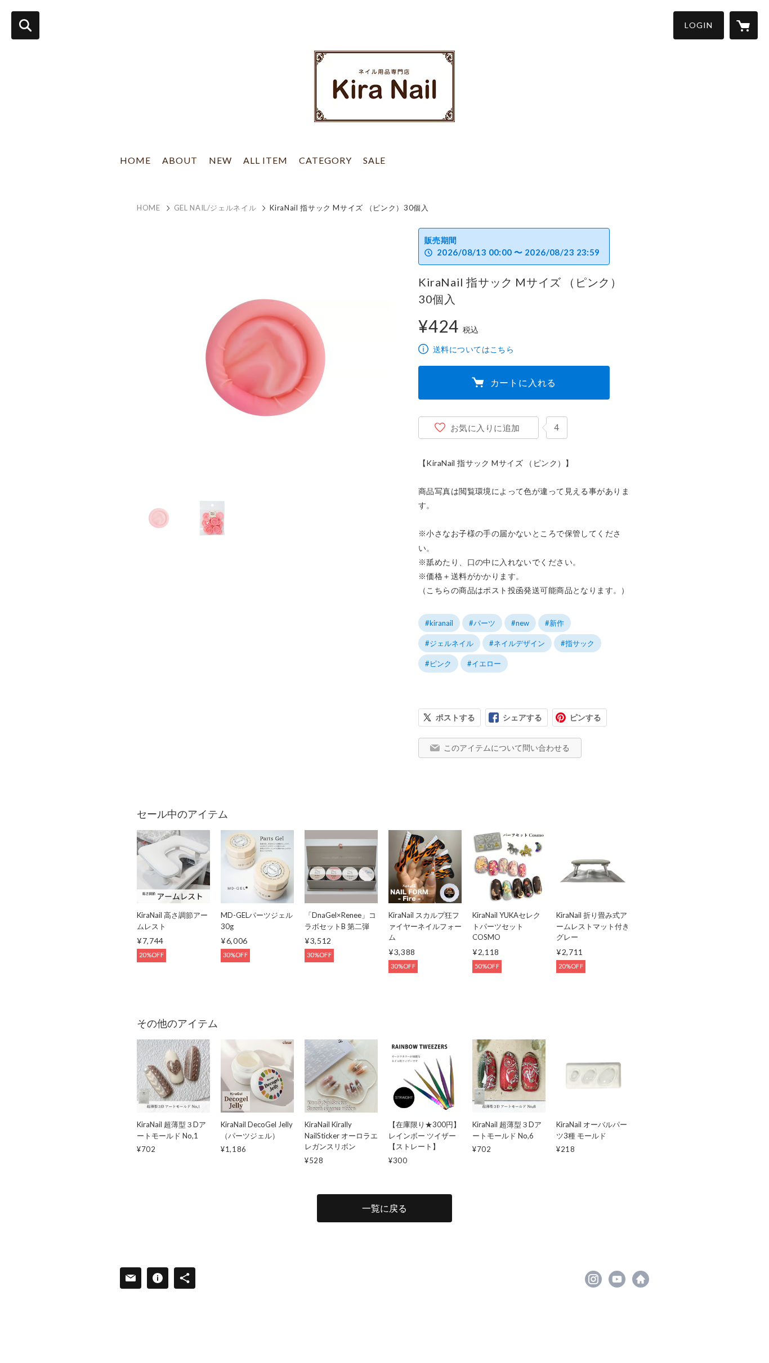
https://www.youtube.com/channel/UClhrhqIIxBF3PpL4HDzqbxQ (617, 1279)
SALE (374, 160)
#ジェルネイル (449, 643)
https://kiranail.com (640, 1279)
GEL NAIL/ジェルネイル (215, 207)
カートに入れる (523, 382)
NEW (220, 160)
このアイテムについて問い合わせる (507, 747)
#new (520, 622)
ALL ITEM (265, 160)
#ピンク (438, 663)
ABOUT (180, 160)
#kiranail (439, 622)
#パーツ (482, 622)
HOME (135, 160)
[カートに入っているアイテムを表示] (744, 25)
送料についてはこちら (473, 349)
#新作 (554, 622)
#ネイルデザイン (517, 643)
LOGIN (699, 25)
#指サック (577, 643)
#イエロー (484, 663)
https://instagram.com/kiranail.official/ (593, 1279)
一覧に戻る (384, 1208)
